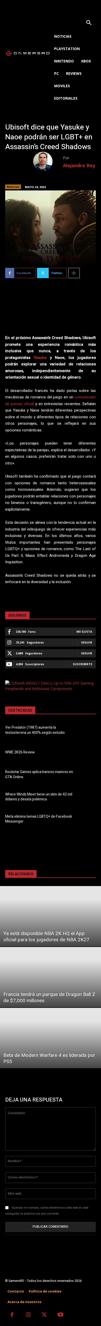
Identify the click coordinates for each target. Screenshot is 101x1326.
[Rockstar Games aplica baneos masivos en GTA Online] (88, 775)
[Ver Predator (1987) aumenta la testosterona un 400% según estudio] (88, 731)
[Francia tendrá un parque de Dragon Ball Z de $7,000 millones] (50, 977)
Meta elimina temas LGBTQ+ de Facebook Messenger (38, 819)
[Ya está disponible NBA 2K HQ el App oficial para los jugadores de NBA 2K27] (50, 916)
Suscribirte (82, 664)
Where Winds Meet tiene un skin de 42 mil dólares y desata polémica (38, 797)
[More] (74, 273)
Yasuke (40, 357)
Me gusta (84, 631)
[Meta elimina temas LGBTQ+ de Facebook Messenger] (88, 819)
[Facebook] (12, 1315)
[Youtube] (61, 1315)
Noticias (13, 187)
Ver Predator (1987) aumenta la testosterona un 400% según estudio (35, 730)
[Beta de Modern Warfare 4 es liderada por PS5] (50, 1038)
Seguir (86, 642)
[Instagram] (28, 1315)
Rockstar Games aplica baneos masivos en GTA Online (39, 774)
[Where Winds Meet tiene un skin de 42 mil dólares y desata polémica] (88, 797)
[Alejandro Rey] (48, 161)
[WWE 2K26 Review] (88, 753)
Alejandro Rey (79, 165)
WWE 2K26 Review (20, 752)
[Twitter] (44, 1315)
